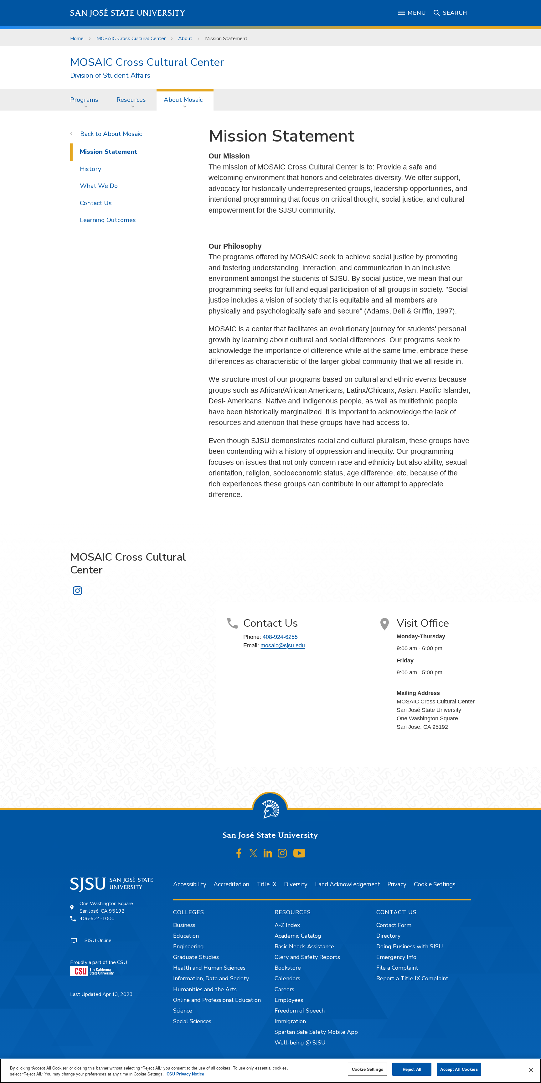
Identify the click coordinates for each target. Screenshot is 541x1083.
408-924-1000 (97, 918)
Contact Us (96, 203)
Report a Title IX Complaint (412, 978)
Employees (289, 1000)
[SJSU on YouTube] (299, 853)
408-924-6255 (280, 636)
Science (182, 1010)
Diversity (295, 884)
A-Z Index (287, 925)
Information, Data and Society (211, 978)
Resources (131, 100)
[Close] (531, 1070)
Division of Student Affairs (110, 75)
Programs (84, 100)
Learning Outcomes (108, 220)
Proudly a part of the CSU (98, 962)
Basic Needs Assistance (304, 946)
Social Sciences (192, 1021)
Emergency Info (396, 957)
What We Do (99, 186)
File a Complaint (397, 968)
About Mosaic (183, 100)
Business (184, 925)
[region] (270, 1071)
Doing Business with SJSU (409, 946)
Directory (388, 936)
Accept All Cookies (458, 1069)
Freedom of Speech (300, 1010)
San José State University (128, 13)
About (185, 38)
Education (186, 936)
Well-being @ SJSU (300, 1042)
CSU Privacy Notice (185, 1074)
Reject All (412, 1069)
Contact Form (393, 925)
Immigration (290, 1021)
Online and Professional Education (217, 1000)
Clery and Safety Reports (307, 957)
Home (77, 38)
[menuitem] (86, 99)
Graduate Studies (196, 957)
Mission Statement (108, 152)
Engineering (188, 946)
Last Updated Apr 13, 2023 (101, 994)
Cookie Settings (435, 884)
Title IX (266, 884)
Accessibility (189, 884)
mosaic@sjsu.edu (282, 645)
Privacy (396, 884)
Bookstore (288, 968)
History (90, 169)
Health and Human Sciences (209, 968)
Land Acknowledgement (347, 884)
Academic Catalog (298, 936)
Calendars (287, 978)
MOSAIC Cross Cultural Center (131, 38)
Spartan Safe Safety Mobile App (316, 1032)
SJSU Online (98, 940)
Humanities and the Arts (205, 989)
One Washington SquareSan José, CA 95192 (106, 907)
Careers (284, 989)
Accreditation (231, 884)
